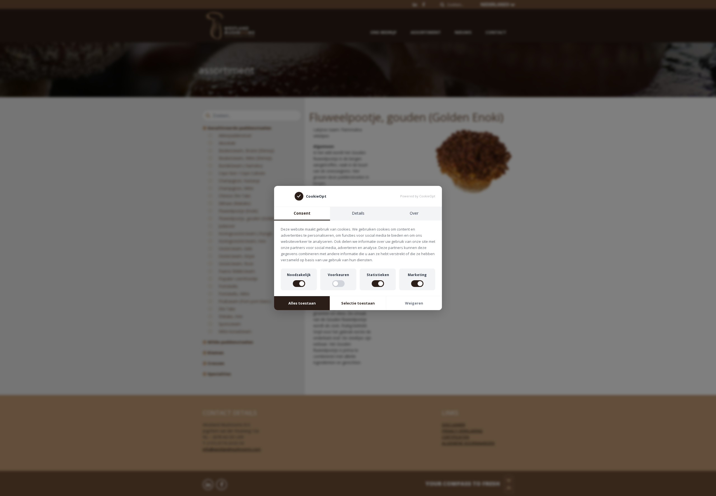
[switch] (299, 283)
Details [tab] (358, 213)
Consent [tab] (302, 213)
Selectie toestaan (358, 303)
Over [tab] (414, 213)
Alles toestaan (302, 303)
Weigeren (414, 303)
